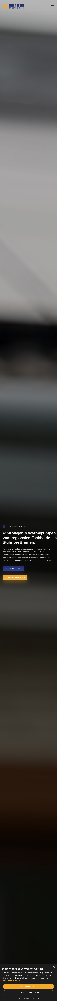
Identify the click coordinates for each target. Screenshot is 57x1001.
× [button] (54, 967)
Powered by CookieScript (28, 998)
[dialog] (28, 982)
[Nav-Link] (13, 6)
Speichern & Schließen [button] (29, 993)
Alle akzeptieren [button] (28, 986)
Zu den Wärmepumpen (15, 578)
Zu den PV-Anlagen (13, 568)
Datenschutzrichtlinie (10, 981)
